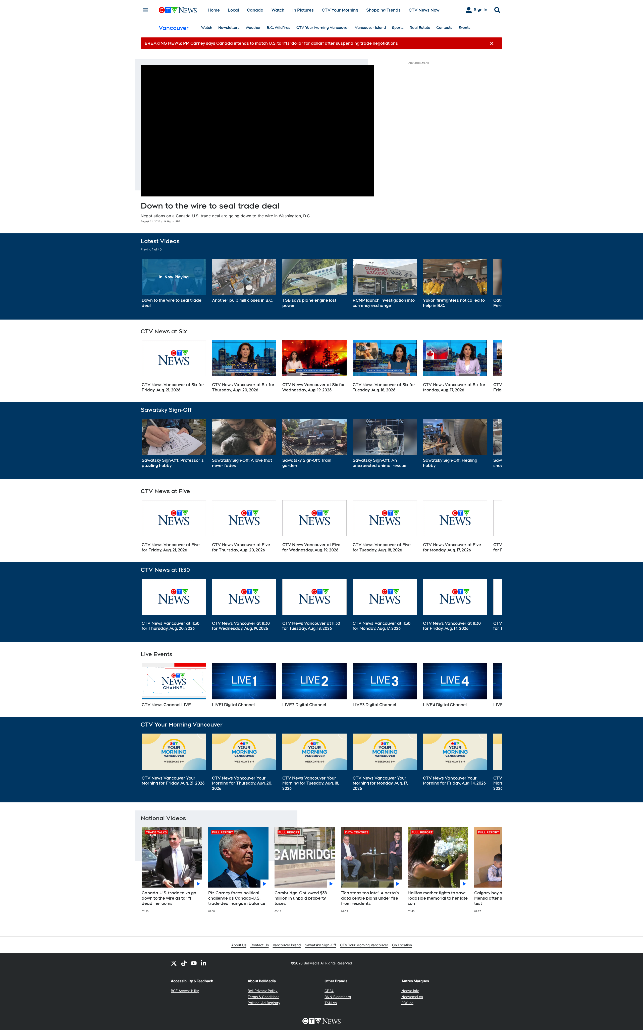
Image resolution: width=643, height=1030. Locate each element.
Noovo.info (410, 991)
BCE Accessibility (185, 991)
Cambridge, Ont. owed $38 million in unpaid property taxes (301, 898)
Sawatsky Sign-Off (320, 945)
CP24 (329, 991)
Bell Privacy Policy (263, 991)
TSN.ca (331, 1003)
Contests (444, 28)
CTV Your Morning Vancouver (322, 28)
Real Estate (420, 28)
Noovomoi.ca (412, 997)
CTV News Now (424, 10)
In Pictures (303, 10)
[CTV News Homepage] (178, 10)
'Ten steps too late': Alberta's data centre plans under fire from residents (370, 898)
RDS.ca (407, 1003)
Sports (398, 28)
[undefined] (174, 283)
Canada (255, 10)
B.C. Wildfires (278, 28)
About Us (238, 945)
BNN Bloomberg (338, 997)
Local (233, 10)
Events (464, 28)
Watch (278, 10)
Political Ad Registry (264, 1003)
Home (214, 10)
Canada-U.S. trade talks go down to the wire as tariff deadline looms (169, 898)
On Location (402, 945)
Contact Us (259, 945)
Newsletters (229, 28)
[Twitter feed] (174, 963)
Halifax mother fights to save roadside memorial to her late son (438, 898)
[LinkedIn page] (204, 963)
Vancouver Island (370, 28)
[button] (492, 284)
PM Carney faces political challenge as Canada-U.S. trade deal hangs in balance (236, 898)
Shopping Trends (383, 10)
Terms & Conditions (263, 997)
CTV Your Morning (340, 10)
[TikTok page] (184, 963)
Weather (253, 28)
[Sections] (146, 10)
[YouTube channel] (194, 963)
